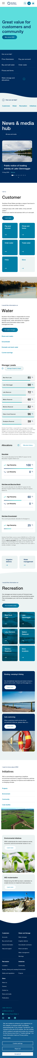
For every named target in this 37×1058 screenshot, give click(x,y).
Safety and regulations (8, 973)
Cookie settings (17, 1043)
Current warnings (7, 352)
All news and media (11, 134)
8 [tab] (25, 175)
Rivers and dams (23, 948)
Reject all (18, 1048)
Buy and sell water (8, 65)
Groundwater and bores (25, 944)
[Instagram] (3, 1018)
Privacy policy (7, 1037)
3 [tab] (16, 175)
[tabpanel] (17, 158)
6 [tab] (21, 175)
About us (4, 982)
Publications (5, 998)
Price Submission (8, 59)
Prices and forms (8, 70)
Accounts (4, 937)
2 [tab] (14, 175)
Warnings (33, 3)
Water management (23, 952)
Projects (4, 788)
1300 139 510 (6, 1008)
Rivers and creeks (7, 336)
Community (5, 799)
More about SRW (9, 37)
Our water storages (9, 330)
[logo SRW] (12, 3)
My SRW (29, 3)
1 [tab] (12, 175)
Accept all (18, 1054)
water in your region (11, 540)
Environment (6, 794)
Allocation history (28, 445)
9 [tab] (18, 177)
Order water (22, 65)
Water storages (22, 937)
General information (7, 944)
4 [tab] (18, 175)
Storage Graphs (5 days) (14, 368)
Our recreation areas (10, 605)
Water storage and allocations (8, 79)
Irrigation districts (23, 941)
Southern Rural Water (10, 1014)
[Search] (25, 3)
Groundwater (6, 342)
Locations (4, 965)
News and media (6, 994)
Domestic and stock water (10, 347)
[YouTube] (9, 1018)
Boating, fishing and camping (10, 969)
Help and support (7, 948)
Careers (4, 986)
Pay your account (24, 59)
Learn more (8, 218)
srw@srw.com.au (7, 1011)
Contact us (5, 990)
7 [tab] (23, 175)
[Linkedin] (15, 1018)
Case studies (6, 805)
